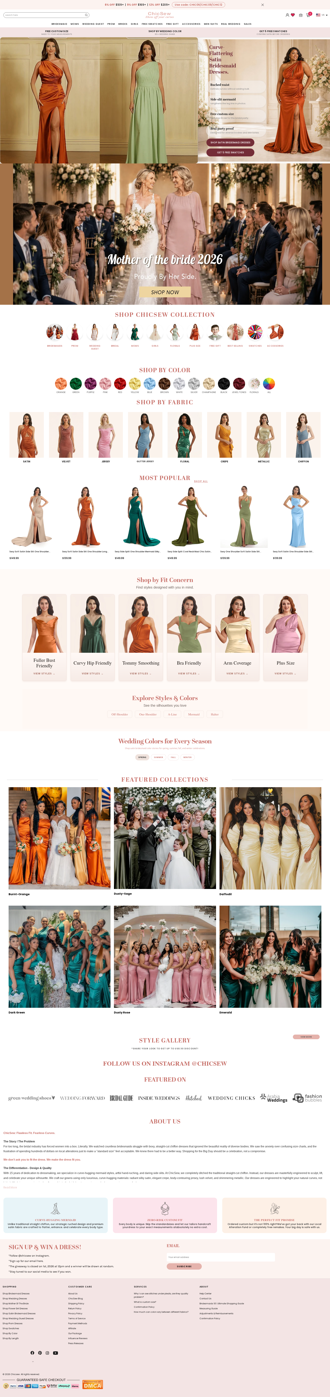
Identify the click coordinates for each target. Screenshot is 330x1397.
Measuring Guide (209, 1308)
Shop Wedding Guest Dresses (18, 1318)
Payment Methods (77, 1323)
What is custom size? (145, 1302)
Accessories (191, 24)
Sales (248, 24)
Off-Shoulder (120, 714)
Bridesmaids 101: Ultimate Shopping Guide (222, 1303)
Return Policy (74, 1308)
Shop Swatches (11, 1328)
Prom (111, 24)
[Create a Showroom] (300, 15)
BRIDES (122, 24)
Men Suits (211, 24)
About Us (73, 1293)
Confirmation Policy (144, 1306)
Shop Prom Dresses (13, 1323)
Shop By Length (11, 1338)
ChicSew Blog (75, 1298)
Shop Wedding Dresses (15, 1298)
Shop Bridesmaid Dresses (16, 1293)
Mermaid (194, 714)
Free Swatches (152, 24)
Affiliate (72, 1328)
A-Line (172, 714)
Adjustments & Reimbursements (216, 1313)
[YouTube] (55, 1353)
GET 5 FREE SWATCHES (230, 152)
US (323, 14)
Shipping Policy (76, 1303)
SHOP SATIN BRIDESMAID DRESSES (230, 142)
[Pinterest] (40, 1353)
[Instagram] (47, 1353)
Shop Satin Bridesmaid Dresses (19, 1313)
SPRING (142, 757)
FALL (173, 757)
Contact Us (205, 1298)
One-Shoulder (148, 714)
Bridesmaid (59, 24)
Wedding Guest (93, 24)
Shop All (201, 481)
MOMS (75, 24)
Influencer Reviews (77, 1338)
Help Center (205, 1293)
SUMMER (158, 757)
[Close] (263, 5)
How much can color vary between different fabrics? (161, 1311)
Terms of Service (76, 1318)
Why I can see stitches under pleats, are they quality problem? (161, 1295)
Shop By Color (10, 1333)
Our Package (75, 1333)
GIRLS (134, 24)
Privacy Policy (75, 1313)
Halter (215, 714)
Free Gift (172, 24)
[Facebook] (32, 1353)
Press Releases (76, 1343)
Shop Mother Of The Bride (16, 1303)
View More (306, 1037)
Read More (10, 1187)
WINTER (187, 757)
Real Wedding (230, 24)
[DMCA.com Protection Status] (92, 1384)
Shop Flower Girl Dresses (15, 1308)
